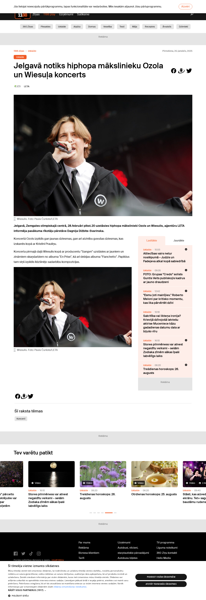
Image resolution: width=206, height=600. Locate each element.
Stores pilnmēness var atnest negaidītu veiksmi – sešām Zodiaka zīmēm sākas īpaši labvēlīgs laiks (163, 350)
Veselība (107, 26)
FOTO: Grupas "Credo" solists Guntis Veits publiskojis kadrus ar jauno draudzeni (164, 278)
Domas (92, 26)
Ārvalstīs (167, 26)
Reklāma (84, 547)
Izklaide (62, 26)
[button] (90, 512)
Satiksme (83, 14)
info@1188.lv (58, 560)
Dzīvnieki (183, 26)
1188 (20, 543)
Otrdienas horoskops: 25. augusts (154, 494)
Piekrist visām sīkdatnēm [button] (161, 577)
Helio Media (164, 558)
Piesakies (45, 26)
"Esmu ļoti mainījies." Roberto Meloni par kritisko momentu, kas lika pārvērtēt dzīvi (163, 299)
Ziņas (36, 14)
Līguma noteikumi (167, 547)
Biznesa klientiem (89, 553)
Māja (134, 26)
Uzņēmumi (66, 14)
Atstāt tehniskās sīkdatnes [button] (161, 584)
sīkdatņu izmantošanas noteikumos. (70, 586)
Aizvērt (185, 6)
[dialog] (103, 580)
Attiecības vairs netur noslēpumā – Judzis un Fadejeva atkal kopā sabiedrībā (164, 257)
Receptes (150, 26)
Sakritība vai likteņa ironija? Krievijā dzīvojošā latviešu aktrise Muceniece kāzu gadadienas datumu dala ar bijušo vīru (162, 323)
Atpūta (77, 26)
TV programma (165, 542)
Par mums (84, 542)
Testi (122, 26)
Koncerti (21, 418)
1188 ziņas (19, 50)
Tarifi (81, 558)
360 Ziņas (28, 26)
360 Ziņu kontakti (167, 553)
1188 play (49, 14)
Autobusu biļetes (127, 558)
